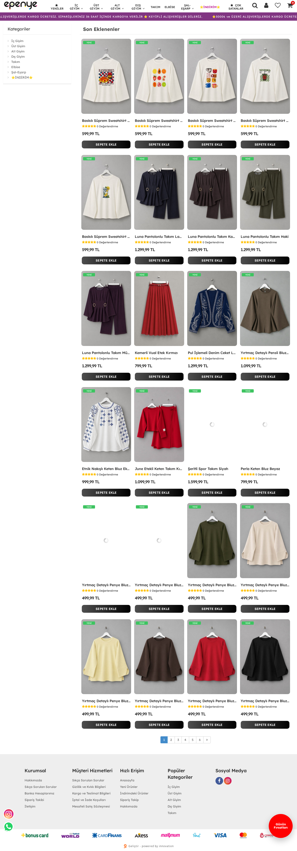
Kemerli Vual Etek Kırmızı (156, 353)
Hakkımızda (33, 780)
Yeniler (57, 8)
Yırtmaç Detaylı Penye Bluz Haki (212, 585)
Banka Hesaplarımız (39, 793)
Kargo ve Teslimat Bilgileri (91, 793)
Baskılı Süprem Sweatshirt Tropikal (159, 120)
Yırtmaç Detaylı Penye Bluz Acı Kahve (159, 701)
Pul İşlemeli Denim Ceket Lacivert (212, 353)
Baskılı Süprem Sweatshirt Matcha (265, 120)
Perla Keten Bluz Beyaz (260, 469)
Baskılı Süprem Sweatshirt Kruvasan (106, 120)
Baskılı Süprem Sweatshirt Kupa (212, 120)
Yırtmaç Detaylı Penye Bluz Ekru (159, 585)
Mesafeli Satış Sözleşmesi (91, 806)
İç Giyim (74, 6)
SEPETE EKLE (106, 144)
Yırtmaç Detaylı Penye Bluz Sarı (106, 701)
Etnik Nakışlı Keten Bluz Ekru (106, 469)
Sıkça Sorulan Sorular (41, 787)
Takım (155, 7)
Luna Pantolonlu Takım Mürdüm (106, 353)
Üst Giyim (94, 6)
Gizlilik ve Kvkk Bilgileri (89, 787)
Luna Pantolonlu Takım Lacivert (159, 236)
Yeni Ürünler (129, 787)
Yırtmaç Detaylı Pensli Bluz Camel (265, 353)
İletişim (30, 806)
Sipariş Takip (129, 800)
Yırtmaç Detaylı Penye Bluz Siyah (265, 701)
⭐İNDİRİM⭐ (210, 7)
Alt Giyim (115, 6)
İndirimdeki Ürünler (134, 793)
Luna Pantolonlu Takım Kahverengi (212, 236)
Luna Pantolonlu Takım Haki (265, 236)
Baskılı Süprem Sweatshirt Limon (106, 236)
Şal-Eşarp (186, 6)
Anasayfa (127, 780)
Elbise (170, 7)
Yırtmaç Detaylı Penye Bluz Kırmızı (212, 701)
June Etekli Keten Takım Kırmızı (159, 469)
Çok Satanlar (236, 6)
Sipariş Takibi (34, 800)
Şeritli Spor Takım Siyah (208, 469)
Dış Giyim (136, 6)
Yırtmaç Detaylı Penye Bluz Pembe (106, 585)
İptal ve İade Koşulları (89, 800)
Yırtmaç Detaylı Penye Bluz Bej (265, 585)
